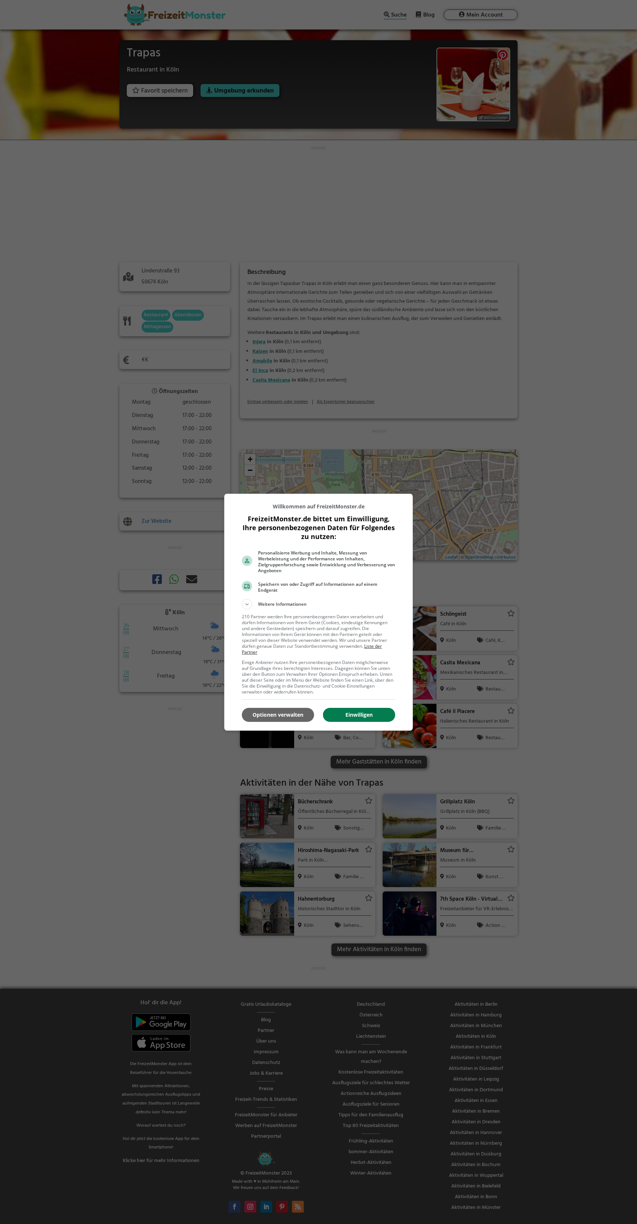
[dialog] (318, 612)
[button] (318, 604)
